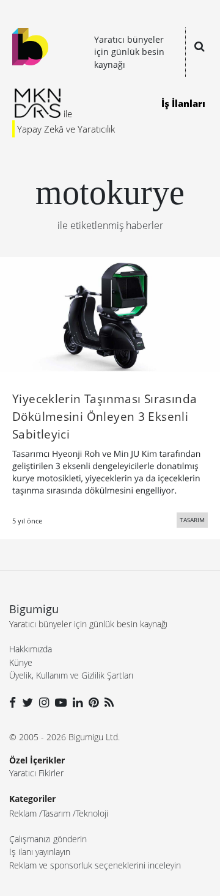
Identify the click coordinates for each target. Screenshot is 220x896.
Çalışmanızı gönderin (48, 839)
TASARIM (192, 519)
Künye (20, 662)
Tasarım (56, 813)
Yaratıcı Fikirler (36, 773)
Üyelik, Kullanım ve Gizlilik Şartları (71, 675)
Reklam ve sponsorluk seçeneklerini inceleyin (95, 865)
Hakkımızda (30, 649)
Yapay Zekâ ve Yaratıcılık (66, 129)
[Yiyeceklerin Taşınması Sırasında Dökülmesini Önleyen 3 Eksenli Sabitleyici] (110, 313)
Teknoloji (92, 813)
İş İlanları (183, 103)
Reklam (23, 813)
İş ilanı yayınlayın (39, 852)
